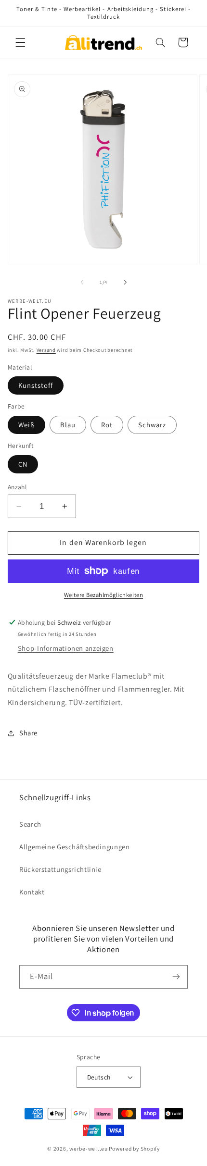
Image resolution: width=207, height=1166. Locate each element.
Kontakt (31, 891)
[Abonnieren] (176, 977)
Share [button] (28, 732)
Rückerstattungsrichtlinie (60, 869)
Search (30, 824)
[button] (20, 42)
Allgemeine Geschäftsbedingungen (74, 846)
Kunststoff (35, 385)
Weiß (26, 424)
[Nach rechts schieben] (125, 282)
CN (22, 464)
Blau (68, 424)
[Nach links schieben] (81, 282)
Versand (46, 350)
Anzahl (17, 487)
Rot (107, 424)
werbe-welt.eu (88, 1148)
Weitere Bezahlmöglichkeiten (103, 595)
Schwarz (152, 424)
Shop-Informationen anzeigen (66, 648)
